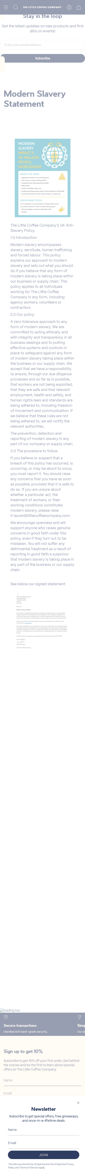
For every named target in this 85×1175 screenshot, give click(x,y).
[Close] (78, 1103)
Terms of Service (29, 1167)
